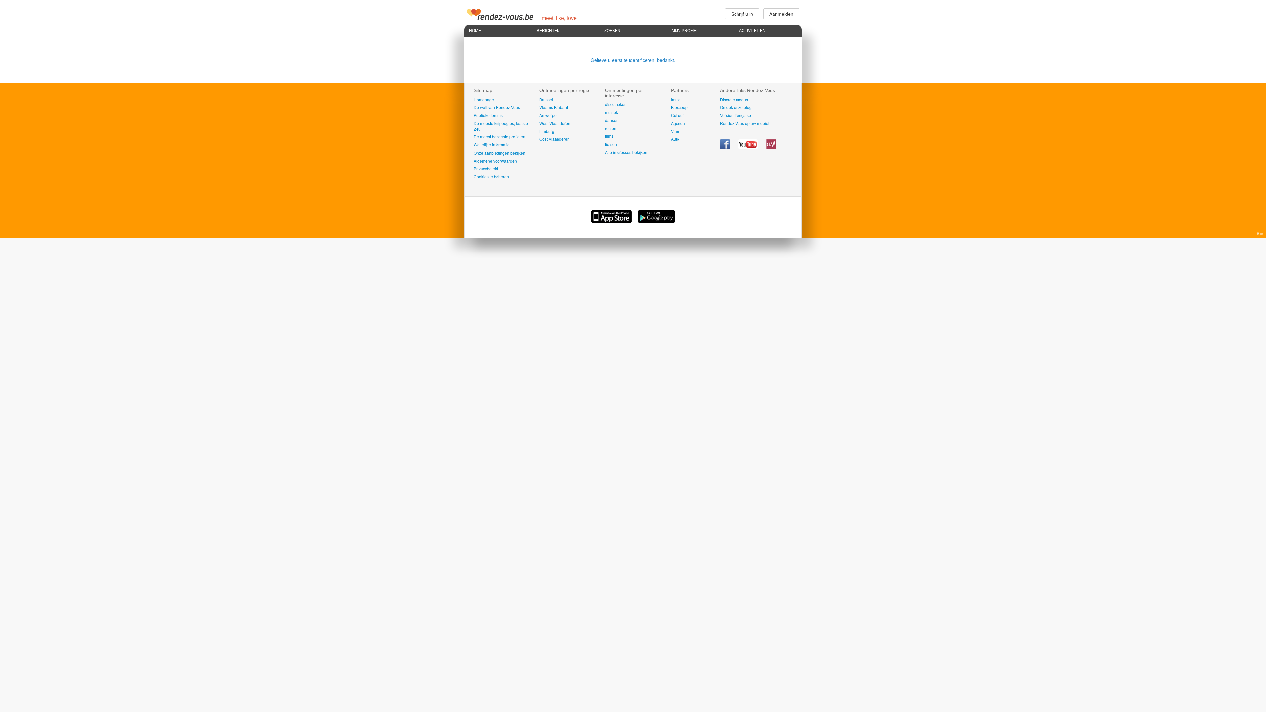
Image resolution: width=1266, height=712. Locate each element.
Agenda (678, 123)
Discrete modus (734, 99)
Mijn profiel (685, 30)
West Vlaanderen (554, 123)
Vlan (675, 131)
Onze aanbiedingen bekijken (499, 153)
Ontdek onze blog (736, 107)
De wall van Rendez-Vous (497, 107)
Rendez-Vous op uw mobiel (744, 123)
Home (475, 30)
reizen (610, 128)
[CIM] (771, 147)
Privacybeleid (486, 168)
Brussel (546, 99)
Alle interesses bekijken (626, 152)
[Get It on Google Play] (656, 221)
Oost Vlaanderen (554, 139)
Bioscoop (679, 107)
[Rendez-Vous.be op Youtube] (748, 147)
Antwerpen (549, 115)
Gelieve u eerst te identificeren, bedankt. (633, 60)
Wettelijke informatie (492, 144)
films (609, 136)
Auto (675, 139)
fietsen (611, 144)
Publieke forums (488, 115)
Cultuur (677, 115)
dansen (611, 120)
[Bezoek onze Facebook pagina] (725, 147)
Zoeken (612, 30)
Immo (676, 99)
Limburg (546, 131)
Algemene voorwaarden (495, 160)
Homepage (484, 99)
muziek (611, 112)
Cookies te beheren (491, 176)
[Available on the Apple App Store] (612, 221)
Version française (735, 115)
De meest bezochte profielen (499, 136)
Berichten (548, 30)
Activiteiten (752, 30)
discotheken (616, 104)
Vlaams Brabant (553, 107)
